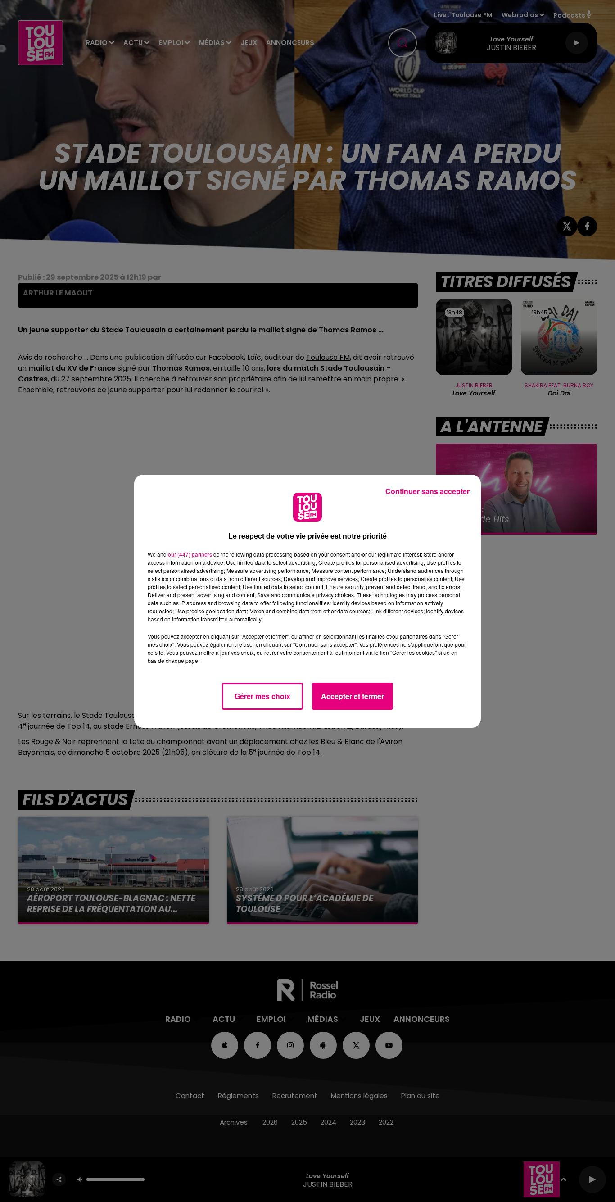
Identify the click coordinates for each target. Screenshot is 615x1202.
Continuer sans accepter (427, 491)
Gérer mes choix (262, 696)
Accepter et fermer (352, 696)
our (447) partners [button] (190, 554)
